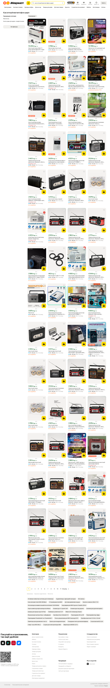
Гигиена (34, 644)
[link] (41, 599)
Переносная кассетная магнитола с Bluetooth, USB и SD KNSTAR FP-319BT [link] (36, 161)
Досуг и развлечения (37, 637)
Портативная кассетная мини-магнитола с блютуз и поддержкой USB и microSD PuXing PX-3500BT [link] (56, 389)
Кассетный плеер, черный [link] (55, 199)
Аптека (34, 654)
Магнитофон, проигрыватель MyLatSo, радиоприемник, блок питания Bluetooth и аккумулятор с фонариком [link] (76, 86)
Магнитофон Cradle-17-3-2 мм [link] (56, 275)
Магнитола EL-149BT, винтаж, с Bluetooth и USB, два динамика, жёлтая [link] (76, 463)
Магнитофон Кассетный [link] (54, 48)
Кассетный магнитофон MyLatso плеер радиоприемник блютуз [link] (96, 501)
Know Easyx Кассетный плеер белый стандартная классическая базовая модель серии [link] (36, 238)
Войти (104, 3)
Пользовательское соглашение (20, 684)
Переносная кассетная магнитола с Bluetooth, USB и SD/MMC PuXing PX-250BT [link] (55, 86)
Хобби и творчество (37, 658)
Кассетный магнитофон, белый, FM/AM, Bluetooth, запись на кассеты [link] (36, 577)
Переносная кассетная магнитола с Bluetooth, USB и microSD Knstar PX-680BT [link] (95, 161)
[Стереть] (62, 3)
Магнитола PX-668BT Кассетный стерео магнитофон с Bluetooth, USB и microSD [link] (96, 86)
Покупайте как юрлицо (64, 642)
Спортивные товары (37, 668)
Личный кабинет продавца (65, 663)
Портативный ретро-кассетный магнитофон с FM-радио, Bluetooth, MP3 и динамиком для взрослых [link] (36, 501)
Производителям (91, 642)
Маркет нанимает (91, 646)
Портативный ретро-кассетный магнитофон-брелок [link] (96, 463)
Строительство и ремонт (38, 673)
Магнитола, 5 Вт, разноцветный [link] (96, 48)
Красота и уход (36, 656)
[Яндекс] (106, 685)
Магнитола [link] (31, 312)
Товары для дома (36, 651)
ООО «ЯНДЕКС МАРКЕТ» (101, 683)
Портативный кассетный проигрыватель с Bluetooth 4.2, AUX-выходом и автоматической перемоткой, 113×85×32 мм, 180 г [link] (56, 313)
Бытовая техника (36, 642)
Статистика (7, 684)
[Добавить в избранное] (44, 21)
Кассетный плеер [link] (93, 199)
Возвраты (61, 646)
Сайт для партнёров (63, 671)
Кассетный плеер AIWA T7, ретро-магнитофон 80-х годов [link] (36, 49)
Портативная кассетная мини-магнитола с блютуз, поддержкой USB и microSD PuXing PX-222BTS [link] (96, 123)
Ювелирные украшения (38, 678)
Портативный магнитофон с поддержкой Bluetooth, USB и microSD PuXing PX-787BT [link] (96, 351)
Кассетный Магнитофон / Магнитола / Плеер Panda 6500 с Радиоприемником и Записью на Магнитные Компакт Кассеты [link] (76, 426)
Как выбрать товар (63, 637)
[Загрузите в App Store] (3, 644)
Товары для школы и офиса (39, 666)
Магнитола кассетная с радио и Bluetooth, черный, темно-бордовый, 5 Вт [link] (76, 501)
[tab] (7, 7)
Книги (33, 663)
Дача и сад (35, 661)
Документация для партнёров (66, 668)
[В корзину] (43, 41)
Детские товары (36, 675)
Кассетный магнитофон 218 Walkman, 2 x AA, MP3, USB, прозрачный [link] (75, 538)
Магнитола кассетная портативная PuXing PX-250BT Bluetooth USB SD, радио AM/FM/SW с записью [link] (36, 538)
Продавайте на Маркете (64, 666)
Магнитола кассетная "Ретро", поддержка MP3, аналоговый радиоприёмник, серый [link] (56, 577)
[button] (32, 16)
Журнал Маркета (62, 649)
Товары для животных (38, 671)
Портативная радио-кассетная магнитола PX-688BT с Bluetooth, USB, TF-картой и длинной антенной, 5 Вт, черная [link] (76, 161)
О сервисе (61, 644)
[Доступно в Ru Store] (19, 644)
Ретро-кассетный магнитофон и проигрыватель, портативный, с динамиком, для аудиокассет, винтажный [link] (56, 161)
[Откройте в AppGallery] (13, 644)
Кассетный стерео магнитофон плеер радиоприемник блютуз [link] (76, 276)
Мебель (34, 639)
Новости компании (92, 637)
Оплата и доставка (63, 639)
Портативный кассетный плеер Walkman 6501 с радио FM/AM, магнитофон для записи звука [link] (36, 276)
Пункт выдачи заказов (93, 644)
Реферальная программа (93, 639)
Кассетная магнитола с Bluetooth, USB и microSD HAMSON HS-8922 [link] (74, 49)
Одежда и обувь (36, 649)
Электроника (35, 646)
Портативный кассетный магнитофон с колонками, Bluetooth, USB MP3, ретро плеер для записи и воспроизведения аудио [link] (55, 123)
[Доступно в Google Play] (8, 644)
